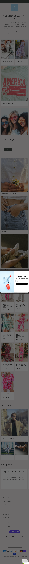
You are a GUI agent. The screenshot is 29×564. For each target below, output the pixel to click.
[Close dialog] (28, 271)
